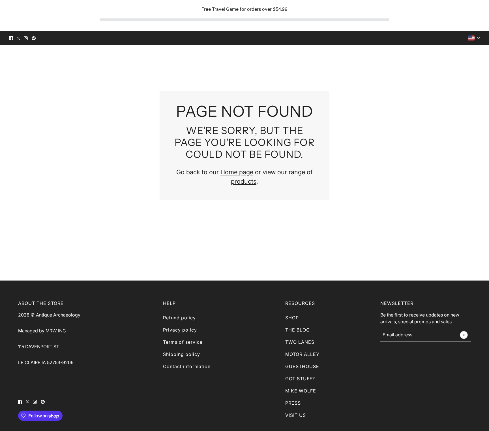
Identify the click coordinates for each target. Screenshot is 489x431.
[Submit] (463, 335)
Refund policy (179, 317)
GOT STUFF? (300, 378)
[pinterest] (33, 38)
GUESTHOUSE (302, 366)
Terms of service (183, 342)
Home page (236, 172)
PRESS (293, 403)
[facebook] (11, 38)
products (243, 181)
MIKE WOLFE (300, 391)
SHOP (292, 317)
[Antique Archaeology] (21, 57)
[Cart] (477, 58)
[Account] (467, 58)
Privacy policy (180, 330)
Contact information (187, 366)
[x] (18, 38)
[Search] (457, 58)
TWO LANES (299, 342)
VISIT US (295, 415)
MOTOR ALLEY (302, 354)
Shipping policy (181, 354)
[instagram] (26, 38)
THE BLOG (297, 330)
